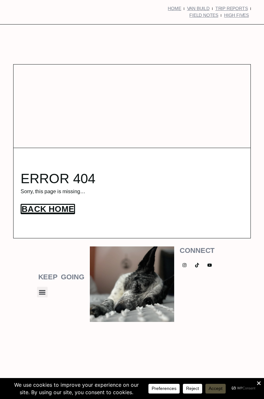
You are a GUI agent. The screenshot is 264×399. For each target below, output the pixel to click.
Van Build (198, 8)
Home (174, 8)
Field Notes (203, 15)
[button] (42, 292)
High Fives (236, 15)
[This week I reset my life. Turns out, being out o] (185, 358)
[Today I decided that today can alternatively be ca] (78, 358)
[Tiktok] (197, 265)
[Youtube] (210, 265)
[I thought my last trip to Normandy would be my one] (239, 358)
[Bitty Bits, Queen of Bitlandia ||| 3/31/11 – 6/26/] (25, 358)
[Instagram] (185, 265)
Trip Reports (231, 8)
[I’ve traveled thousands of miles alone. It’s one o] (132, 358)
